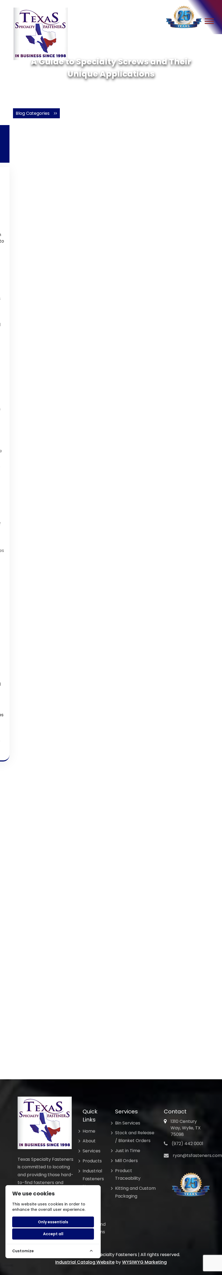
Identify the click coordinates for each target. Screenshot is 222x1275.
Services (91, 1151)
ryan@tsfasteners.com (197, 1155)
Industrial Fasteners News (93, 1179)
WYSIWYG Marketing (144, 1262)
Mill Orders (126, 1161)
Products (92, 1161)
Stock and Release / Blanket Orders (134, 1137)
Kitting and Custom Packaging (135, 1192)
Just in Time (127, 1151)
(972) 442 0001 (187, 1143)
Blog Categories (35, 113)
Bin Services (127, 1123)
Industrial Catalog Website (85, 1262)
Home (89, 1131)
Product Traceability (128, 1175)
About (89, 1141)
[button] (209, 21)
